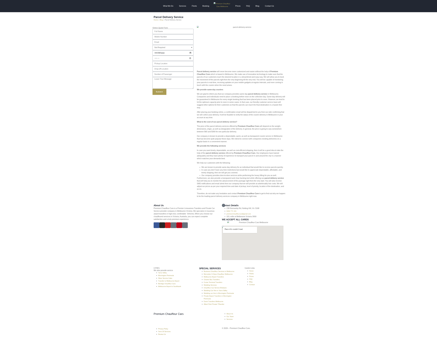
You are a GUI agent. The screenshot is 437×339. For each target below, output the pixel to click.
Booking (205, 6)
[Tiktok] (185, 225)
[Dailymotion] (173, 225)
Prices (237, 6)
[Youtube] (168, 225)
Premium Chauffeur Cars (169, 313)
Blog (257, 6)
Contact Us (269, 6)
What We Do (168, 6)
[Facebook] (156, 225)
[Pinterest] (179, 225)
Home (156, 20)
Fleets (194, 6)
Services (182, 6)
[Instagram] (162, 225)
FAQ (248, 6)
